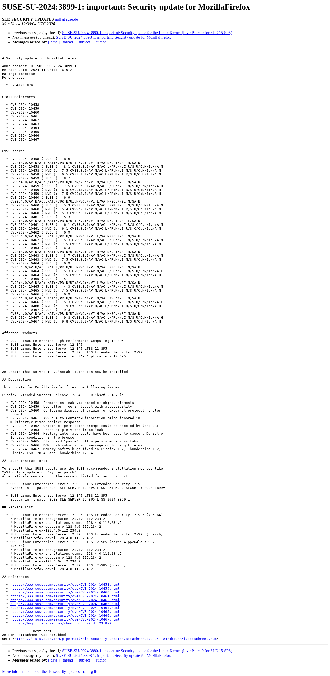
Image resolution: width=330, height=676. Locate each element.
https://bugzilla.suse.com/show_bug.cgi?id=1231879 (60, 623)
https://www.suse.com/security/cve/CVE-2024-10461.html (65, 596)
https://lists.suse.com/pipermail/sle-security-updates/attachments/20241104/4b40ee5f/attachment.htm (115, 639)
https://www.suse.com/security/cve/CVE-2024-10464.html (65, 608)
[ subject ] (84, 42)
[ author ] (100, 42)
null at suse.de (66, 19)
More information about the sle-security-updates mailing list (50, 671)
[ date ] (54, 42)
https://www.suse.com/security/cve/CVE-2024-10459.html (65, 588)
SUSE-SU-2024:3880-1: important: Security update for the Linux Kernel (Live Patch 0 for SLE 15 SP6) (147, 32)
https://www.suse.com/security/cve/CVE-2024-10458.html (65, 584)
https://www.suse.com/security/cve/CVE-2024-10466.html (65, 615)
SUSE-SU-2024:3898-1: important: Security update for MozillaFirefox (113, 37)
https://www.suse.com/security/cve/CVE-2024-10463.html (65, 604)
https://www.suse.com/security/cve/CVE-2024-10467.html (65, 619)
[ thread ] (68, 42)
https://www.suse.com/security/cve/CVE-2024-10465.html (65, 612)
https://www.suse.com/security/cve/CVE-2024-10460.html (65, 592)
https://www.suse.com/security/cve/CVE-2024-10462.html (65, 600)
